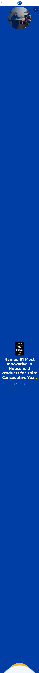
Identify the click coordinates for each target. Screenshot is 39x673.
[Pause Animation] (35, 9)
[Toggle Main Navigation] (36, 3)
